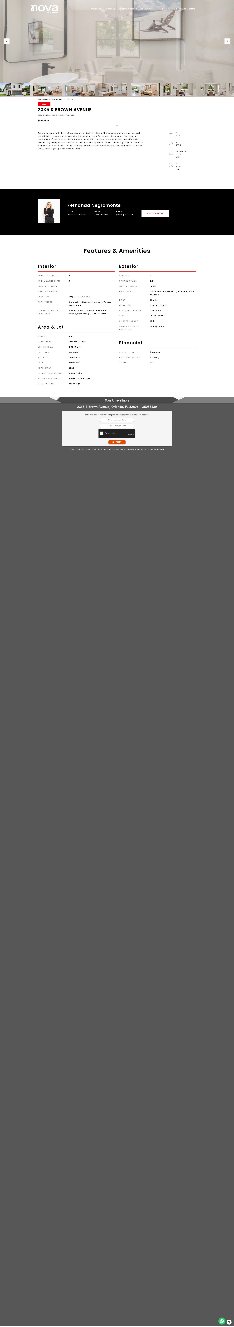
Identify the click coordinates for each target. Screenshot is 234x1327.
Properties (96, 9)
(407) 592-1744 (101, 214)
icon (221, 1321)
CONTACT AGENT (155, 213)
